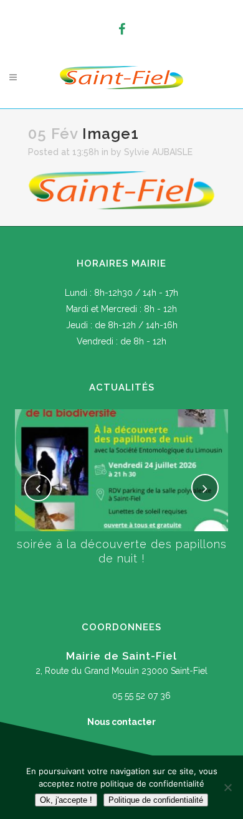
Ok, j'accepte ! (66, 800)
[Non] (227, 787)
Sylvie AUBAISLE (158, 152)
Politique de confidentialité (155, 800)
